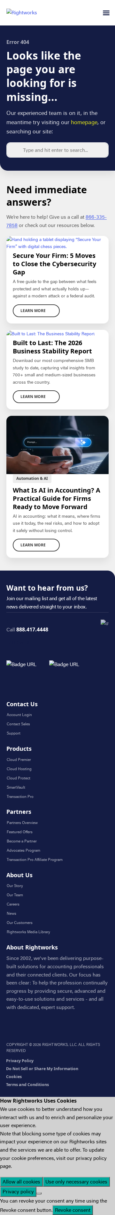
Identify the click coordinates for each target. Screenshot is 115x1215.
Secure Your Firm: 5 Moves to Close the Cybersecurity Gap (54, 264)
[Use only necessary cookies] (39, 1193)
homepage (84, 122)
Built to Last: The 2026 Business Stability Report (52, 347)
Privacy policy (18, 1191)
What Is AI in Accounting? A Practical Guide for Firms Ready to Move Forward (56, 498)
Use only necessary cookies (76, 1181)
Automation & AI (32, 478)
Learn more (33, 310)
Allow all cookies (21, 1181)
